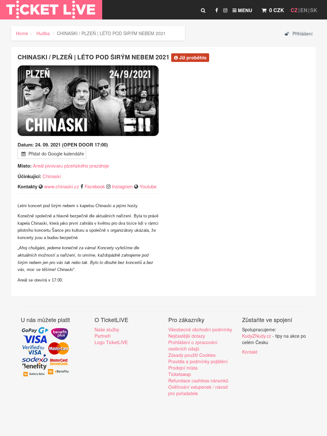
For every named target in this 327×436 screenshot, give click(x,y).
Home (22, 33)
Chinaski (51, 176)
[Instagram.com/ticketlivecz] (225, 10)
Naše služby (107, 329)
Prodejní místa (183, 368)
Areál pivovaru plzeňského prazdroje (71, 165)
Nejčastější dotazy (186, 336)
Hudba (43, 33)
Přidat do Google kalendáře (55, 153)
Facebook (95, 186)
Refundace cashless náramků (198, 380)
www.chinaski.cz (61, 186)
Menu (244, 10)
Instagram (122, 186)
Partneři (102, 336)
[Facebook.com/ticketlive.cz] (216, 10)
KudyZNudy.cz (256, 336)
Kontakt (249, 352)
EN (304, 10)
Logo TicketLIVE (111, 342)
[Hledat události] (203, 10)
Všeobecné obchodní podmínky (200, 329)
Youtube (148, 186)
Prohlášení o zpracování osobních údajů (192, 345)
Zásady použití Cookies (192, 355)
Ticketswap (179, 374)
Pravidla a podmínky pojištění (198, 361)
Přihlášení (302, 33)
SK (313, 10)
